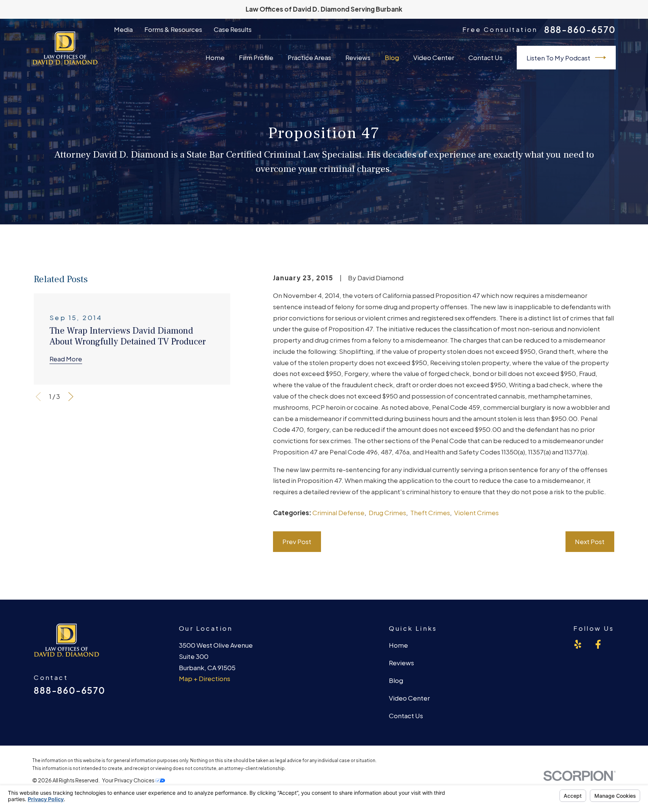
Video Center (409, 698)
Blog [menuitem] (392, 57)
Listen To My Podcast (558, 58)
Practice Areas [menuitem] (309, 57)
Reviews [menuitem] (357, 57)
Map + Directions (204, 678)
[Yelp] (577, 644)
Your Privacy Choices (128, 780)
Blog (396, 680)
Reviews (401, 663)
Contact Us (406, 715)
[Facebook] (598, 644)
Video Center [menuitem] (433, 57)
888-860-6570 (580, 30)
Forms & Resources (173, 29)
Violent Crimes (476, 512)
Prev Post (296, 541)
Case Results (233, 29)
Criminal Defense (338, 512)
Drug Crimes (387, 512)
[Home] (65, 48)
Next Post (589, 541)
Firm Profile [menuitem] (256, 57)
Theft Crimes (430, 512)
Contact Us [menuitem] (485, 57)
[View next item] (70, 396)
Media (123, 29)
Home (398, 645)
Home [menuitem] (215, 57)
